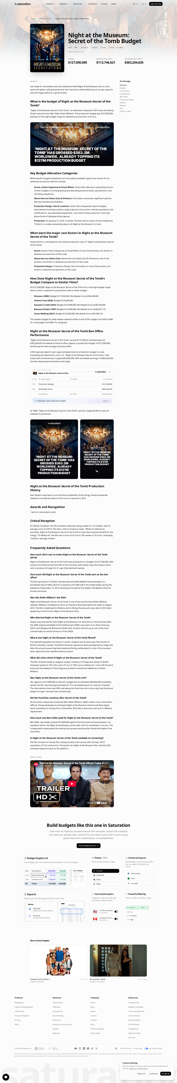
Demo (113, 4)
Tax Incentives (134, 1016)
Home (32, 18)
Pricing (104, 4)
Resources (77, 4)
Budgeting (19, 1002)
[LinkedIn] (84, 1048)
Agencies (56, 1033)
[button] (53, 384)
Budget (123, 88)
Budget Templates (135, 1007)
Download (107, 163)
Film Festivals (133, 1024)
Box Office (124, 97)
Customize (153, 1073)
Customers (92, 4)
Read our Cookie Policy (138, 1068)
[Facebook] (88, 1048)
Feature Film (58, 1002)
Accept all (166, 1073)
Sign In (144, 4)
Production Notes (127, 99)
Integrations (133, 1029)
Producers (57, 1020)
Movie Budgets (45, 18)
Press (93, 1024)
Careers (94, 1016)
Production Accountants (62, 1024)
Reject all (141, 1073)
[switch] (116, 912)
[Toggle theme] (116, 1048)
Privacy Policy (137, 1048)
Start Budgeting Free (87, 845)
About (93, 1002)
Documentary (58, 1016)
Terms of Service (125, 1048)
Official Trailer (125, 111)
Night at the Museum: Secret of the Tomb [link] (72, 18)
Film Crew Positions (136, 1011)
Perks (17, 1024)
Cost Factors (125, 91)
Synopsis (123, 85)
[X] (96, 1048)
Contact (94, 1020)
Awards (123, 102)
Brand (93, 1011)
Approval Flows (134, 1033)
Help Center (95, 1033)
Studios (56, 1029)
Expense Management (24, 1007)
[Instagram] (79, 1048)
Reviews (123, 105)
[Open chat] (5, 1077)
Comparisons (125, 94)
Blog (92, 1007)
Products (49, 4)
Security (131, 1037)
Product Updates (97, 1029)
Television (57, 1007)
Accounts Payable (22, 1016)
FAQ (121, 108)
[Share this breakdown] (109, 371)
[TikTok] (92, 1048)
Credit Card (19, 1011)
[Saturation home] (22, 4)
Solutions (63, 4)
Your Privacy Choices (156, 1048)
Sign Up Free (156, 4)
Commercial (57, 1011)
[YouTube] (75, 1048)
